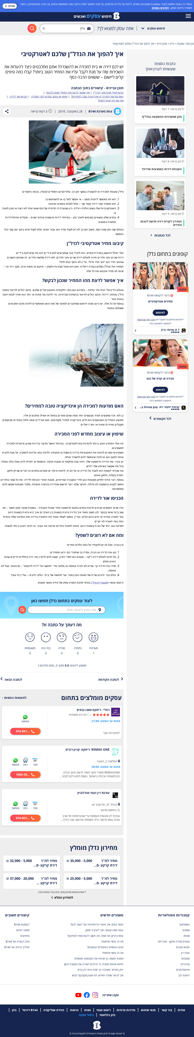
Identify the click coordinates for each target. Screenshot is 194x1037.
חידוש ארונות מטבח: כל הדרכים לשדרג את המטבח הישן (93, 964)
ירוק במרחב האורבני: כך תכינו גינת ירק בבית (100, 969)
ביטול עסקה (86, 1015)
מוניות (187, 936)
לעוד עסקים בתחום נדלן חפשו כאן (61, 600)
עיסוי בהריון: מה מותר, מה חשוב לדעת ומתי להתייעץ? (95, 936)
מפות (87, 1010)
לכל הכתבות (162, 235)
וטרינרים (185, 964)
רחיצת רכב (184, 975)
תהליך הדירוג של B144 (16, 947)
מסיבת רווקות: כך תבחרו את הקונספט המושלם (98, 958)
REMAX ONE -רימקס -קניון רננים (88, 749)
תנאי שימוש (148, 1010)
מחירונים (24, 936)
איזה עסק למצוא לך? (115, 28)
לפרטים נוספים (160, 8)
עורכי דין (185, 953)
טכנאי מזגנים (183, 947)
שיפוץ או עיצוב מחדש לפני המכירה (49, 96)
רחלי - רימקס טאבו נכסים (93, 710)
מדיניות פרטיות (126, 1010)
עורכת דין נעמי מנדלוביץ (93, 793)
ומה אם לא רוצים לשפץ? (111, 100)
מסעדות (185, 958)
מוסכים (186, 930)
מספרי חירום (22, 930)
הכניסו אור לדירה (18, 96)
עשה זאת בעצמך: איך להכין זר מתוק (104, 930)
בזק (14, 1010)
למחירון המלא (63, 897)
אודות (181, 1010)
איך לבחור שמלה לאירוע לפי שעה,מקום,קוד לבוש (97, 975)
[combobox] (67, 28)
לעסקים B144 (21, 924)
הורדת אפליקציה (53, 1010)
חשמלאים (184, 924)
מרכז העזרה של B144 (17, 941)
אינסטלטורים (183, 969)
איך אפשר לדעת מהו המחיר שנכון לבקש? (68, 92)
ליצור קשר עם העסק (146, 320)
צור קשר (166, 1010)
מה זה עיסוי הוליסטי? (112, 941)
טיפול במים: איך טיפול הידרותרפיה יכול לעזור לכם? (96, 924)
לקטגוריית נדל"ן (100, 582)
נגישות (74, 1010)
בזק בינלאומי (107, 1015)
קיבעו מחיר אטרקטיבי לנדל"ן (108, 92)
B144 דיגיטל (30, 1010)
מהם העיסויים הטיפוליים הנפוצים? (105, 947)
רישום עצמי (103, 1010)
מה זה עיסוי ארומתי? (112, 953)
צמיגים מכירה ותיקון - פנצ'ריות (174, 941)
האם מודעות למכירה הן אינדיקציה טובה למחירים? (97, 96)
